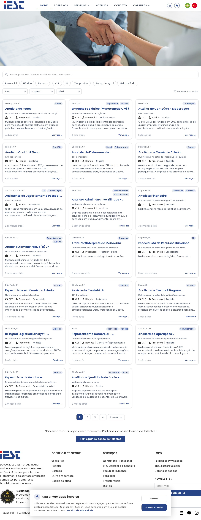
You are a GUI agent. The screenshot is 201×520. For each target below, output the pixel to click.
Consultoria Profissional (117, 461)
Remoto (42, 83)
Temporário (81, 83)
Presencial (11, 83)
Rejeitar (154, 498)
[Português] (187, 5)
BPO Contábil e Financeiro (119, 466)
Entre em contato (63, 476)
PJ (66, 83)
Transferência (111, 481)
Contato (120, 5)
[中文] (194, 5)
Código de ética (61, 481)
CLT (57, 83)
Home (44, 5)
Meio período (127, 83)
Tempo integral (105, 83)
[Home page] (14, 5)
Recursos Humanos (115, 471)
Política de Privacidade (169, 461)
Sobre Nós (58, 461)
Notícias (102, 5)
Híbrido (27, 83)
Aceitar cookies (154, 507)
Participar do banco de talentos (100, 439)
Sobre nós (61, 5)
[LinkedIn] (169, 5)
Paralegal (109, 476)
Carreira (57, 471)
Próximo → (116, 417)
